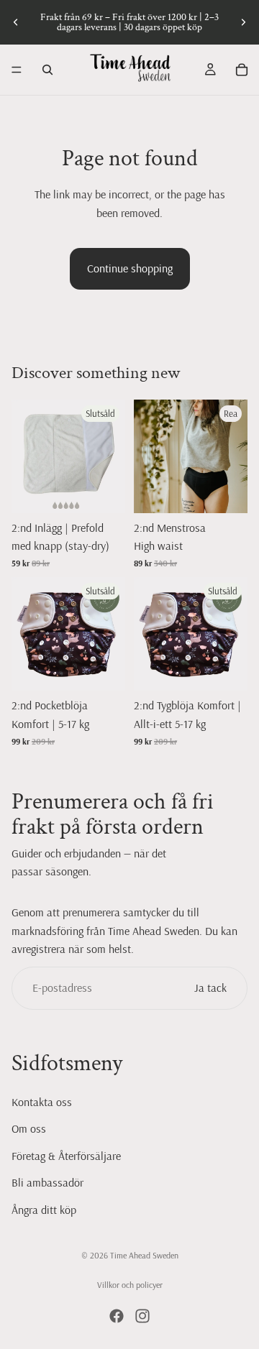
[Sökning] (47, 70)
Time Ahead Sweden (144, 1255)
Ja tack (210, 987)
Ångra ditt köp (44, 1209)
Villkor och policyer (130, 1284)
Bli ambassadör (47, 1182)
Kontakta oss (42, 1101)
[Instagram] (142, 1316)
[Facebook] (116, 1316)
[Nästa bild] (243, 22)
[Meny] (16, 69)
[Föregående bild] (16, 22)
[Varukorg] (242, 70)
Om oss (29, 1128)
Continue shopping (130, 268)
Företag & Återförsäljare (66, 1155)
